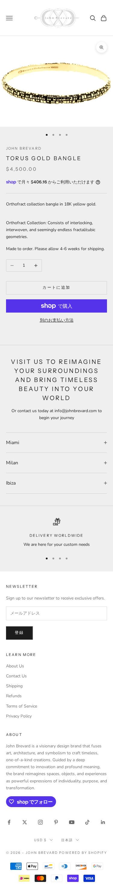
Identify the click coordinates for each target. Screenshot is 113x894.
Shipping (14, 686)
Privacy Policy (19, 716)
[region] (56, 533)
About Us (15, 666)
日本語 (67, 840)
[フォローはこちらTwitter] (25, 822)
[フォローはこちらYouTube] (72, 822)
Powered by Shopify (83, 853)
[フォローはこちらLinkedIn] (103, 822)
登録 (19, 632)
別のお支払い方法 (57, 320)
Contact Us (16, 676)
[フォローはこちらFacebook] (9, 822)
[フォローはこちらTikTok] (87, 822)
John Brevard (24, 148)
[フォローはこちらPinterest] (56, 822)
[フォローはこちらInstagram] (40, 822)
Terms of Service (21, 706)
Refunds (14, 696)
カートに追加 (56, 287)
